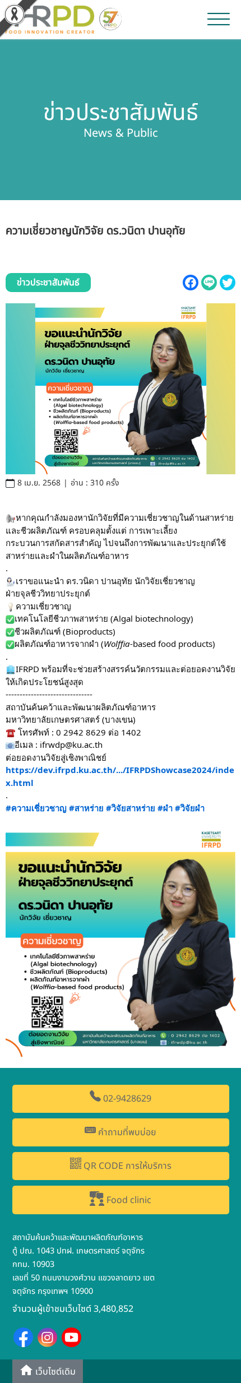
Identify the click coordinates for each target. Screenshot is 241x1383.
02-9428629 (126, 1099)
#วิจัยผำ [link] (190, 807)
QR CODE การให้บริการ (126, 1166)
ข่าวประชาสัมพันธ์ (48, 282)
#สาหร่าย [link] (86, 807)
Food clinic (127, 1200)
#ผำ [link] (165, 807)
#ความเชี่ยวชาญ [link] (36, 807)
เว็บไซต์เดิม (54, 1372)
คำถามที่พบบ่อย (126, 1132)
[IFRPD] (65, 18)
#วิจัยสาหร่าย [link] (130, 807)
